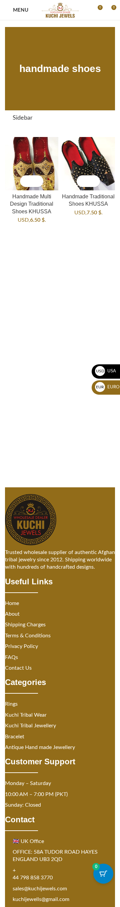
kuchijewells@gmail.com (41, 899)
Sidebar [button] (23, 118)
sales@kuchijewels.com (40, 888)
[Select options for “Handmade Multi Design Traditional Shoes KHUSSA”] (26, 181)
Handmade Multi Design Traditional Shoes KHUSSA (31, 203)
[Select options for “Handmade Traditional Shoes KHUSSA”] (82, 181)
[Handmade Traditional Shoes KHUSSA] (88, 163)
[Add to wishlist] (37, 181)
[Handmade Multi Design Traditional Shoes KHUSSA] (31, 163)
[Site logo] (60, 10)
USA (106, 371)
